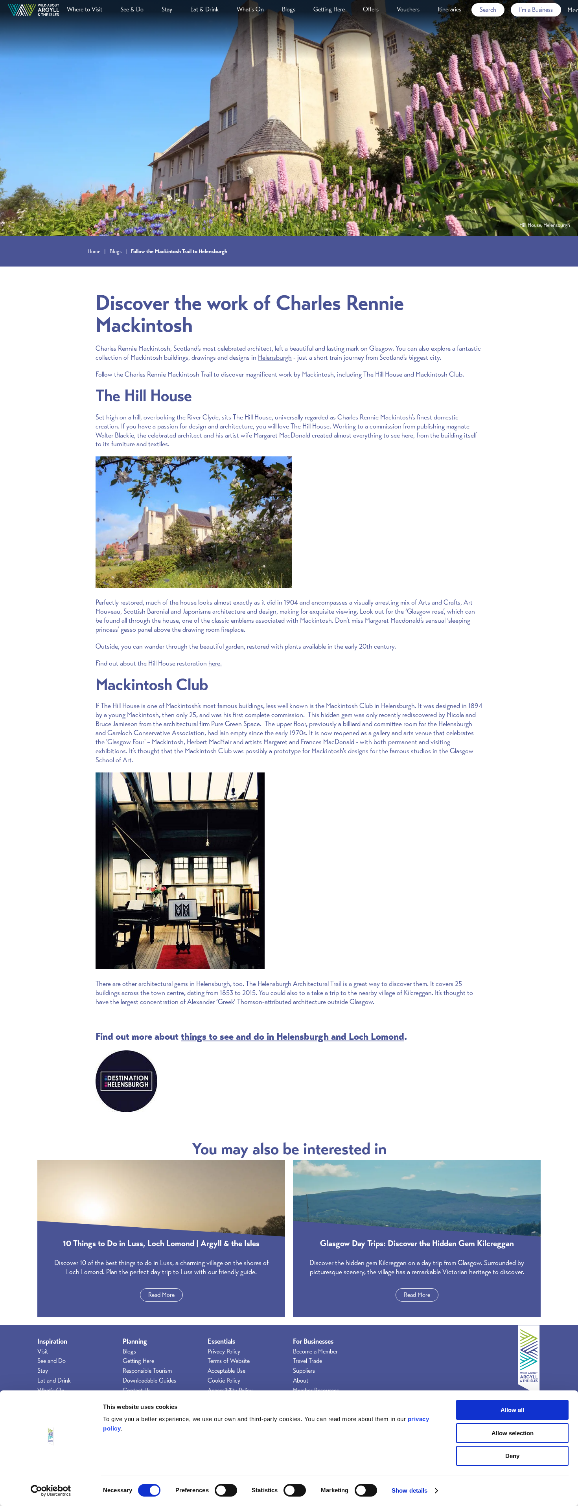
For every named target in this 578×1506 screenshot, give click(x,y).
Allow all (512, 1410)
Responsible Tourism (147, 1371)
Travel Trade (307, 1361)
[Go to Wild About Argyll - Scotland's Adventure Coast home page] (33, 10)
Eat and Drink (54, 1381)
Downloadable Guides (149, 1381)
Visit (42, 1351)
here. (215, 663)
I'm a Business (536, 10)
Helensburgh (275, 357)
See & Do (132, 9)
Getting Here (329, 9)
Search (488, 10)
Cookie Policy (224, 1381)
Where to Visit (84, 9)
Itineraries (449, 9)
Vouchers (408, 9)
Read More (161, 1295)
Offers (371, 9)
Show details (409, 1490)
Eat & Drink (204, 9)
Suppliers (304, 1371)
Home (94, 251)
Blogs (288, 9)
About (300, 1381)
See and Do (51, 1361)
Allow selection (512, 1433)
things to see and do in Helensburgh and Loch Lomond (292, 1036)
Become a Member (315, 1351)
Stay (167, 9)
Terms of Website (229, 1361)
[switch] (226, 1490)
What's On (250, 9)
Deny (512, 1456)
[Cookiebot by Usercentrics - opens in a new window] (51, 1491)
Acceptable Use (226, 1371)
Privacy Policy (224, 1351)
